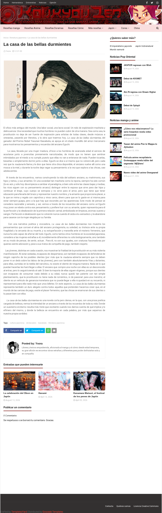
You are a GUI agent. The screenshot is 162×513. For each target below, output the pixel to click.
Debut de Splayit (132, 105)
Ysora (8, 51)
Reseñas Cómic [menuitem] (76, 28)
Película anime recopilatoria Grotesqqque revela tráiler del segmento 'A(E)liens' (138, 160)
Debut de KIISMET (133, 78)
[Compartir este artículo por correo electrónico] (54, 330)
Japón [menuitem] (111, 28)
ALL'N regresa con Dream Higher (140, 92)
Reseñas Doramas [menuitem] (54, 28)
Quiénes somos (123, 506)
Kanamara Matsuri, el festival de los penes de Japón (89, 395)
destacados (31, 323)
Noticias (42, 3)
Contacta (109, 506)
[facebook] (146, 3)
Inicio (5, 38)
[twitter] (152, 3)
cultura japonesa (17, 323)
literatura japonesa (18, 38)
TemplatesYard (19, 511)
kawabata (42, 323)
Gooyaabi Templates (53, 511)
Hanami (42, 393)
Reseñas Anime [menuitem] (32, 28)
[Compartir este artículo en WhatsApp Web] (48, 330)
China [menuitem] (137, 28)
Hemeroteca (17, 3)
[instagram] (157, 3)
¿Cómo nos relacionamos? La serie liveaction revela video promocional (138, 131)
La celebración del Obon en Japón (18, 395)
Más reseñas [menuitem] (94, 28)
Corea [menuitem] (124, 28)
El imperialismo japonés (121, 46)
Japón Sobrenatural (144, 46)
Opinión (53, 3)
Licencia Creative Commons (146, 506)
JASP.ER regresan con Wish (137, 65)
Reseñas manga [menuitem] (11, 28)
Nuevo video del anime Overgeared (141, 172)
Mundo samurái (117, 49)
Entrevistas (31, 3)
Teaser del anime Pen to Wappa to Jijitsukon (140, 145)
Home (6, 3)
